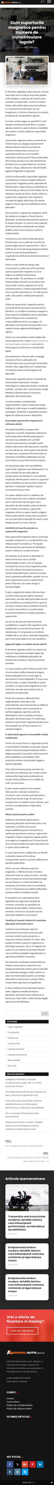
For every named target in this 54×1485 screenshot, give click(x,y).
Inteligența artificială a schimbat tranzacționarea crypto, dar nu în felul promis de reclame (23, 1083)
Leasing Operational (17, 1054)
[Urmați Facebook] (10, 1464)
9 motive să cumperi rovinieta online (26, 1145)
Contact (10, 1398)
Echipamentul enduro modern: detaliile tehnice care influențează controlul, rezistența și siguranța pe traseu (24, 1125)
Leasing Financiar (16, 1049)
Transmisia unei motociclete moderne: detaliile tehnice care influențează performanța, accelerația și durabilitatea (24, 1104)
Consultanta (13, 1032)
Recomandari (14, 1060)
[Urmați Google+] (25, 1464)
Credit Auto (13, 1038)
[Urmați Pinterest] (32, 1464)
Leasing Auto (14, 1043)
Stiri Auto (33, 47)
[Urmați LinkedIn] (40, 1464)
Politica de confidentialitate (20, 1405)
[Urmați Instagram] (17, 1472)
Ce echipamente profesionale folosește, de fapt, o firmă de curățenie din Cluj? (31, 1442)
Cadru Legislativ (15, 1026)
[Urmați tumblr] (10, 1472)
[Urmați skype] (25, 1472)
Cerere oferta (13, 1401)
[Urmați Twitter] (17, 1464)
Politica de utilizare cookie (19, 1408)
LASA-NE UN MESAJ (22, 1330)
